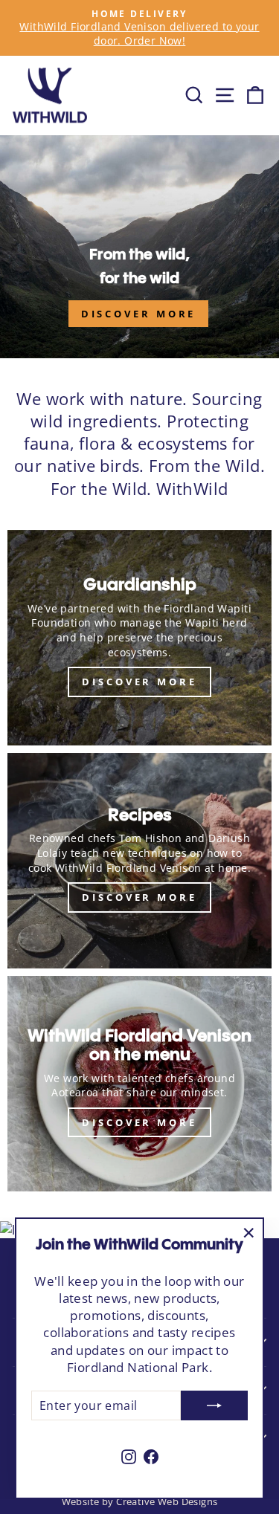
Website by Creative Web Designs (140, 1501)
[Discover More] (139, 637)
